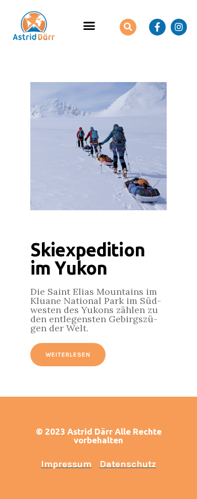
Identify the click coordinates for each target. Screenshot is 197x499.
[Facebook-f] (157, 27)
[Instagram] (179, 27)
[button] (89, 25)
